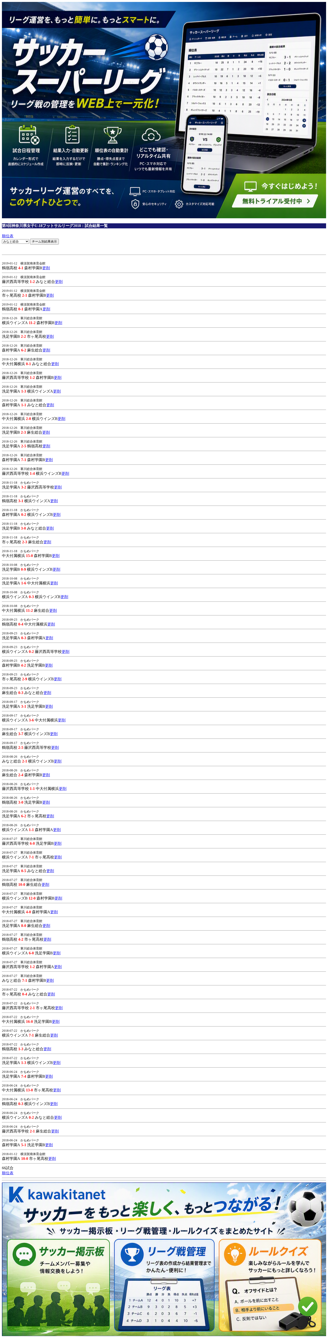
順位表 (7, 236)
